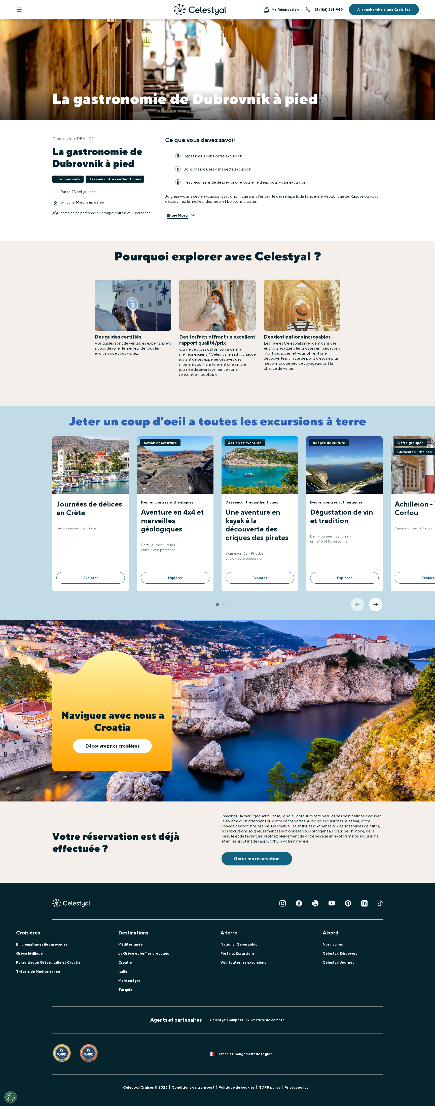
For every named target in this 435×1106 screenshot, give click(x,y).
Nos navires (333, 944)
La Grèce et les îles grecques (143, 953)
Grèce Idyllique (29, 953)
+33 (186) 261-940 (328, 10)
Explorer (90, 578)
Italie (122, 971)
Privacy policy (296, 1087)
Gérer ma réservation (257, 858)
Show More (177, 215)
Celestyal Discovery (340, 953)
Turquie (125, 990)
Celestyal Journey (338, 962)
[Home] (200, 9)
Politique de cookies (237, 1087)
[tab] (217, 604)
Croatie (125, 962)
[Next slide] (375, 604)
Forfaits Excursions (238, 953)
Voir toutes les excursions (243, 962)
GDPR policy (269, 1087)
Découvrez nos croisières (112, 746)
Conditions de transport (193, 1087)
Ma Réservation (285, 10)
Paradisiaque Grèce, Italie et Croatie (48, 962)
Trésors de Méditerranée (38, 971)
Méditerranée (130, 944)
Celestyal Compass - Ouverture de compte (247, 1020)
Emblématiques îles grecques (41, 944)
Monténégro (129, 981)
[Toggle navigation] (19, 9)
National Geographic (239, 944)
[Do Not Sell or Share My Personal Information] (10, 1097)
